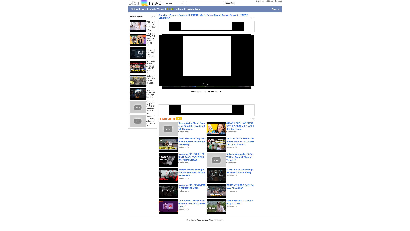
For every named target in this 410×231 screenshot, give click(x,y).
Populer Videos (156, 9)
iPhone (179, 9)
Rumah (162, 15)
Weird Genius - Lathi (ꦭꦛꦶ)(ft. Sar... (150, 26)
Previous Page (176, 15)
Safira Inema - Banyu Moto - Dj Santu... (150, 80)
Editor (211, 92)
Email (199, 92)
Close (206, 84)
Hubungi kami (193, 9)
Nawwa (276, 9)
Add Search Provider (274, 1)
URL (206, 92)
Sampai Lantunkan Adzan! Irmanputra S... (150, 121)
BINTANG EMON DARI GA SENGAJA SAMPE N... (150, 67)
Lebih (153, 16)
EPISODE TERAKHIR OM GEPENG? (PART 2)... (150, 39)
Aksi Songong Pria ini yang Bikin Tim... (150, 93)
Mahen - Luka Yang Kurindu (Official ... (150, 53)
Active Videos (137, 17)
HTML (218, 92)
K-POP (170, 9)
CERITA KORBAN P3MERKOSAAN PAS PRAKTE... (150, 107)
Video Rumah (138, 9)
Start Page (260, 1)
